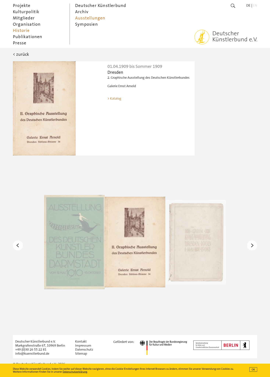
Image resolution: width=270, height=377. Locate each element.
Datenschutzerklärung (75, 371)
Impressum (83, 345)
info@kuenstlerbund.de (32, 353)
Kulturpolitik (26, 12)
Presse (19, 43)
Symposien (86, 24)
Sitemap (81, 353)
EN (255, 5)
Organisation (27, 24)
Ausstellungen (90, 18)
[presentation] (18, 245)
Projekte (21, 5)
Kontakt (81, 341)
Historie (21, 30)
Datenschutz (84, 349)
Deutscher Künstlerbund (100, 5)
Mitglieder (24, 18)
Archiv (82, 12)
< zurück (21, 54)
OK (253, 369)
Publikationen (27, 37)
